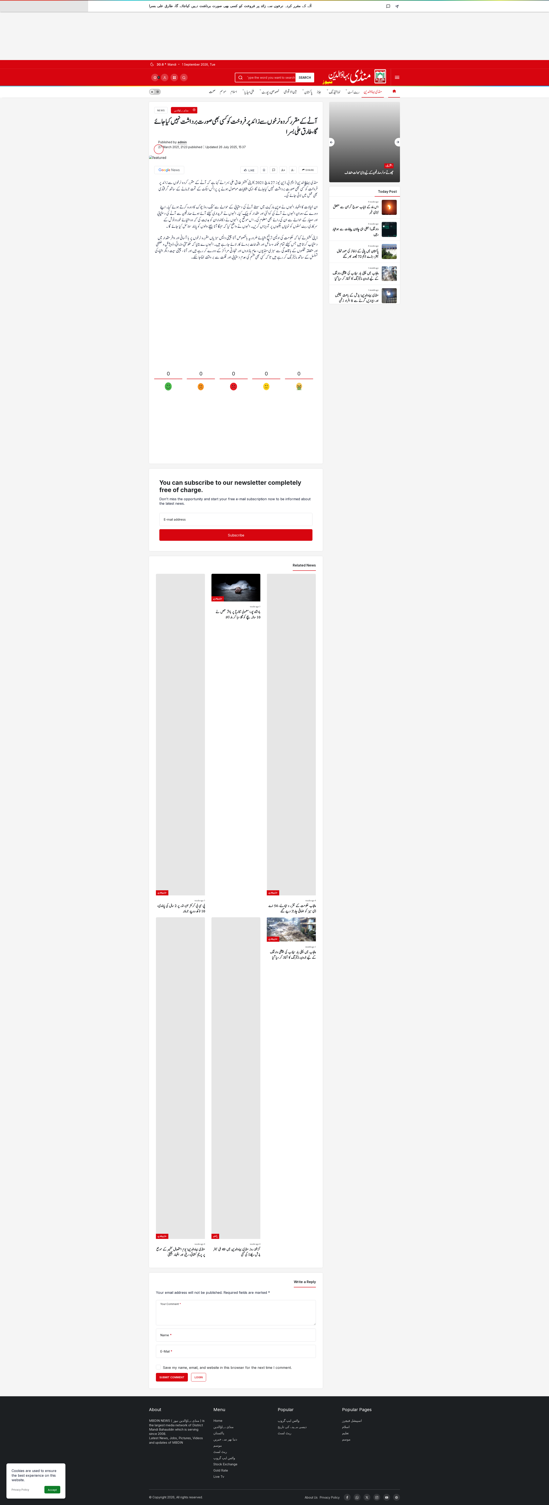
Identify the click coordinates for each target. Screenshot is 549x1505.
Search (305, 77)
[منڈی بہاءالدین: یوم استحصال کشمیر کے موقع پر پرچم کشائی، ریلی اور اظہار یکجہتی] (180, 1087)
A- (292, 170)
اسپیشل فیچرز (352, 1421)
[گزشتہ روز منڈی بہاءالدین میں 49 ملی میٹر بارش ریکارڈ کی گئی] (236, 1087)
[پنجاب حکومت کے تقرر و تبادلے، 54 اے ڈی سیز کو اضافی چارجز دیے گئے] (291, 744)
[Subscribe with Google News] (169, 170)
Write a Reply (305, 1282)
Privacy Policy (20, 1489)
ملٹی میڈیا (249, 92)
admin (182, 142)
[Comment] (273, 170)
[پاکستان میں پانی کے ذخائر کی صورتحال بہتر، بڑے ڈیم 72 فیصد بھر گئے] (364, 252)
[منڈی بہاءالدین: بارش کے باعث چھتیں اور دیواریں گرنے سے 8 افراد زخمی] (364, 296)
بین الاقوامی (290, 92)
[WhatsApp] (357, 1497)
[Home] (394, 92)
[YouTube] (386, 1497)
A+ (283, 170)
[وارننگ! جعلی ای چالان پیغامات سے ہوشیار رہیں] (364, 230)
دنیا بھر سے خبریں (225, 1439)
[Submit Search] (184, 77)
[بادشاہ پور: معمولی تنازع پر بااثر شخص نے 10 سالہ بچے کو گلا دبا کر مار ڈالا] (236, 744)
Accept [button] (52, 1489)
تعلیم (345, 1433)
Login (199, 1377)
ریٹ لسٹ (353, 92)
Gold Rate (220, 1470)
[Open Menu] (397, 77)
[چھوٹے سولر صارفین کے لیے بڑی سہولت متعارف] (364, 142)
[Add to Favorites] (264, 170)
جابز (319, 92)
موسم (223, 92)
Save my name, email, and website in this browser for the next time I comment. (227, 1367)
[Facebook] (347, 1497)
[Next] (397, 142)
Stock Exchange (225, 1464)
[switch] (155, 92)
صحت (212, 92)
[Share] (397, 6)
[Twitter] (366, 1497)
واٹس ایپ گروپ (224, 1458)
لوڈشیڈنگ (334, 92)
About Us (311, 1497)
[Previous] (332, 142)
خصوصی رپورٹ (270, 92)
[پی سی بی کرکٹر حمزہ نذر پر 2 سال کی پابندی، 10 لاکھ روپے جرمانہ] (180, 744)
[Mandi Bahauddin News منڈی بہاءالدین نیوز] (354, 77)
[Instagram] (376, 1497)
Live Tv (218, 1477)
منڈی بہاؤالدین (373, 92)
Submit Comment (171, 1377)
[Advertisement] (128, 30)
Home (217, 1421)
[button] (174, 77)
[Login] (164, 77)
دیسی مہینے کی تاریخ (292, 1427)
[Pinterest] (396, 1497)
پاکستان (308, 92)
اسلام (234, 92)
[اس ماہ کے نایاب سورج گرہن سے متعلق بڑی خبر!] (364, 207)
